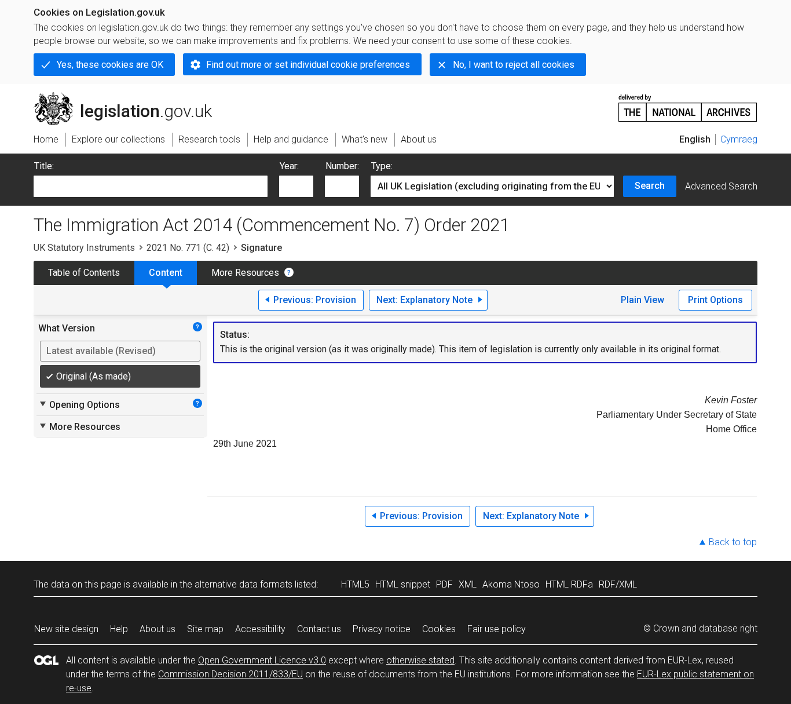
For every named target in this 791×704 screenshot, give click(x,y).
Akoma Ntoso (511, 584)
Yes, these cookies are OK (110, 64)
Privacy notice (382, 628)
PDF (444, 584)
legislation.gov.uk (129, 97)
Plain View (642, 299)
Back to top (733, 542)
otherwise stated (420, 660)
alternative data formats (243, 584)
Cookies (439, 628)
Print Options (715, 299)
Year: (289, 166)
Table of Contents (84, 272)
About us (157, 628)
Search (650, 185)
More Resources (245, 272)
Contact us (319, 628)
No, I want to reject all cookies (513, 64)
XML (468, 584)
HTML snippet (402, 584)
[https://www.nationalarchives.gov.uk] (687, 103)
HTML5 (355, 584)
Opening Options (79, 404)
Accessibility (260, 628)
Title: (44, 166)
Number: (342, 166)
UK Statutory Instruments (84, 247)
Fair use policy (496, 628)
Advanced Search (721, 186)
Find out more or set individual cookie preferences (308, 64)
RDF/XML (618, 584)
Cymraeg (738, 139)
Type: (382, 166)
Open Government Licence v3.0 (262, 660)
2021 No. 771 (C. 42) (188, 247)
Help (119, 628)
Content (165, 272)
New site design (66, 628)
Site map (205, 628)
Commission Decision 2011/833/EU (230, 674)
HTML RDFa (569, 584)
